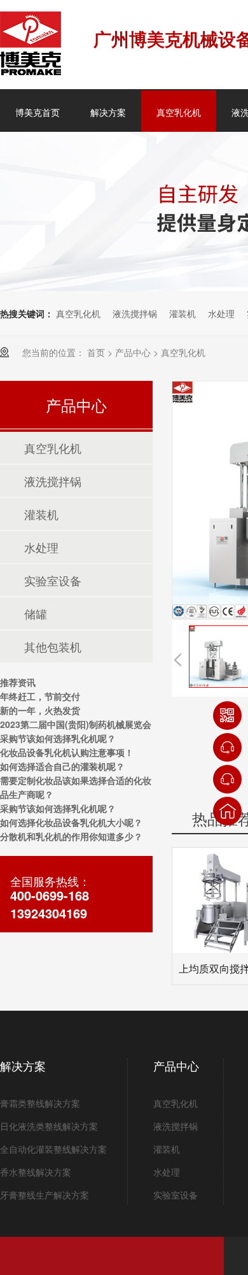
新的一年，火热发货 (40, 710)
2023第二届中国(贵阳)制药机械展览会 (75, 724)
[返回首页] (227, 811)
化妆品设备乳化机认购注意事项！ (67, 752)
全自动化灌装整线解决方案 (53, 1149)
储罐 (35, 613)
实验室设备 (52, 580)
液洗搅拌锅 (135, 313)
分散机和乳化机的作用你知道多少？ (71, 836)
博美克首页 (37, 112)
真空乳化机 (178, 112)
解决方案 (108, 112)
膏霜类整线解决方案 (40, 1103)
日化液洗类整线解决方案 (49, 1126)
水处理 (221, 313)
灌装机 (182, 313)
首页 (96, 352)
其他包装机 (52, 646)
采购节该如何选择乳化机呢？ (58, 738)
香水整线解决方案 (35, 1171)
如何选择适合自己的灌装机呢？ (62, 766)
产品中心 (133, 352)
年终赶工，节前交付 (40, 696)
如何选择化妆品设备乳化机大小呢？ (71, 822)
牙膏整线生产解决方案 (44, 1194)
